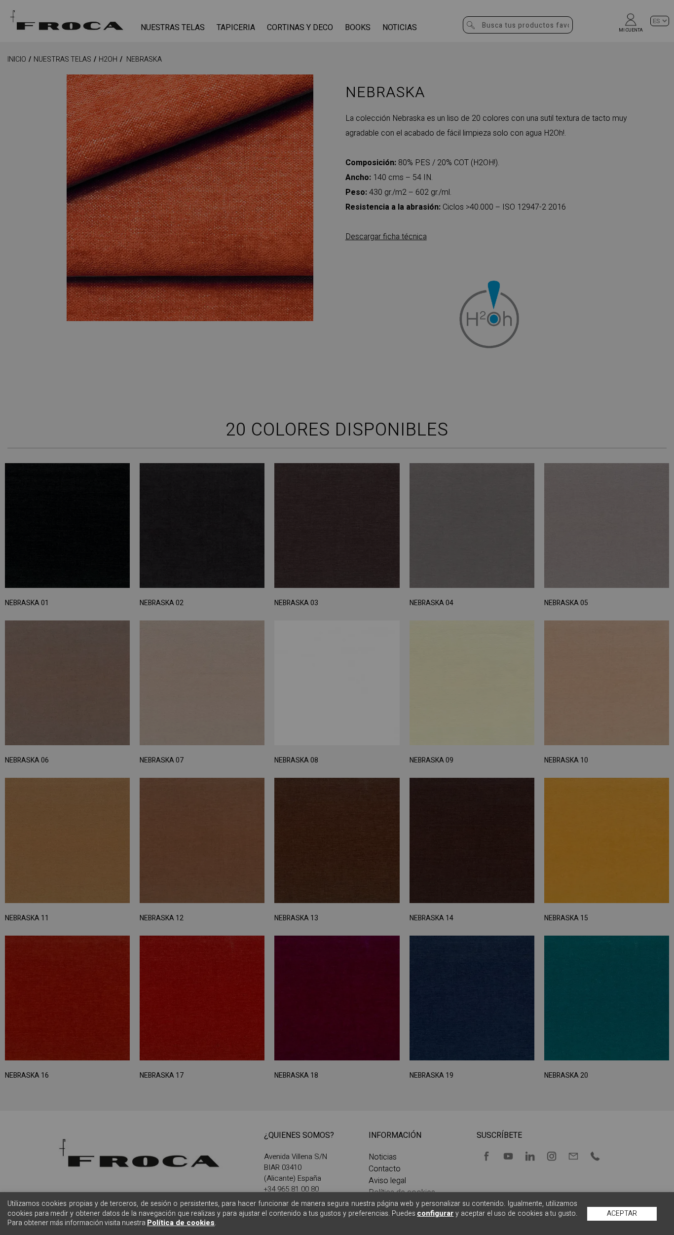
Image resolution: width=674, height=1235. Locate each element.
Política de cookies (181, 1222)
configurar (435, 1213)
